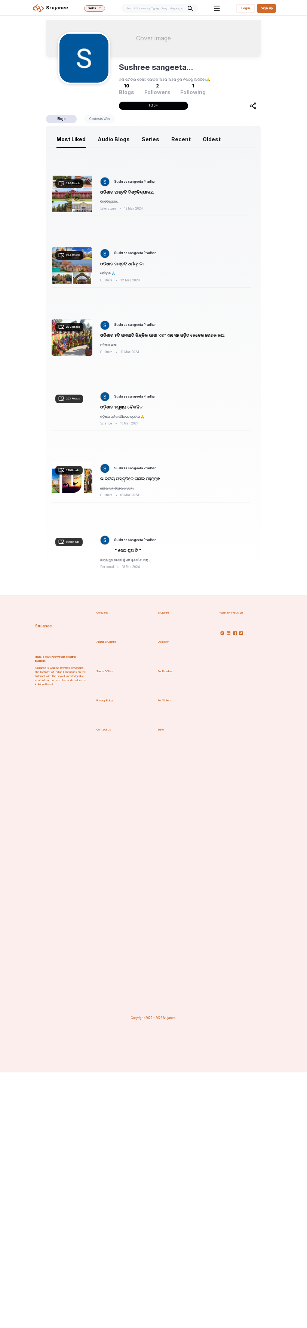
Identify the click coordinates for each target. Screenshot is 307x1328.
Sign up (267, 8)
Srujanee (43, 626)
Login (245, 8)
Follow (153, 105)
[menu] (153, 139)
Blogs (61, 119)
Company (102, 612)
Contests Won (99, 119)
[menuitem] (71, 139)
